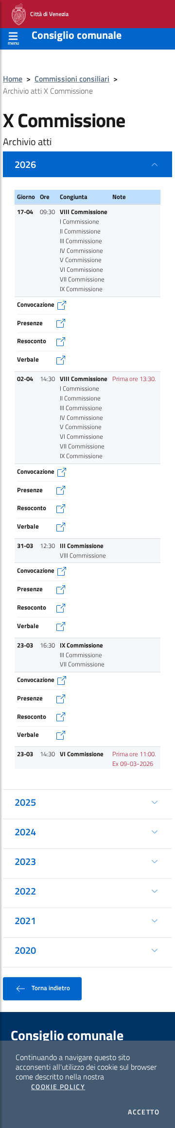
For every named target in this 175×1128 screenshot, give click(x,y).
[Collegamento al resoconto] (61, 341)
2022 (25, 890)
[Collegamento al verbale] (61, 359)
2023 (25, 861)
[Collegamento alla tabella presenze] (61, 323)
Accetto (143, 1112)
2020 (25, 950)
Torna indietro (50, 988)
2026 (25, 164)
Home (12, 78)
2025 (25, 802)
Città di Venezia (47, 13)
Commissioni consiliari (72, 78)
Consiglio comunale (77, 35)
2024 (25, 831)
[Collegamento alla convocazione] (62, 304)
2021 (25, 920)
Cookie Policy (58, 1086)
